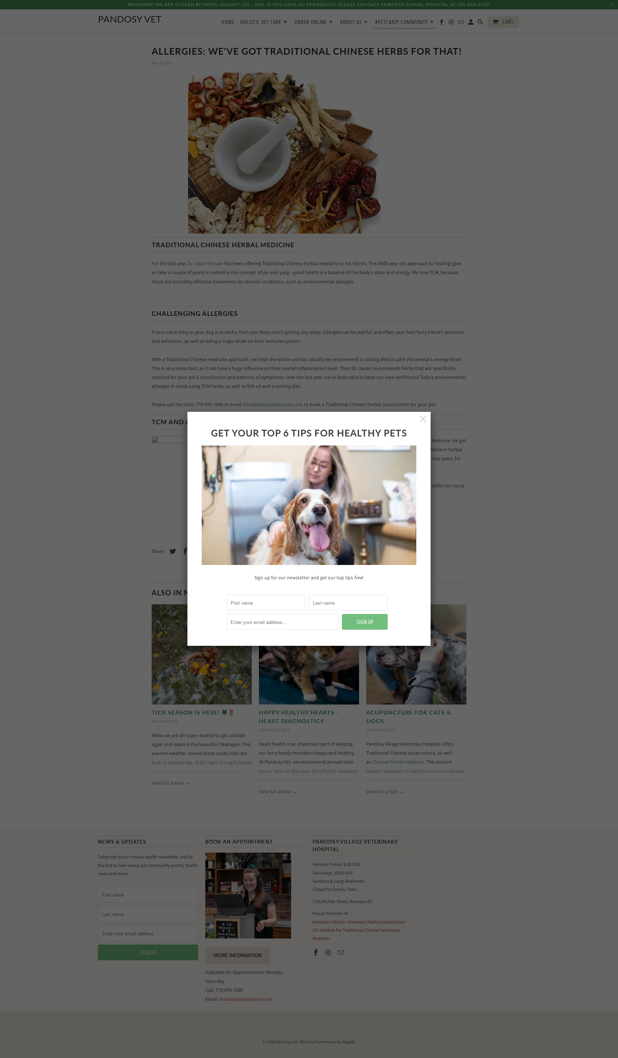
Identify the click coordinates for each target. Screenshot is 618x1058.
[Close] (423, 419)
